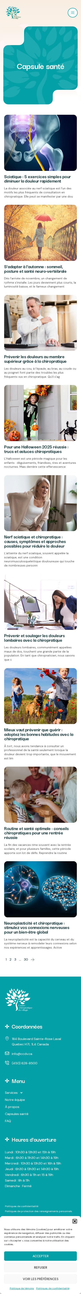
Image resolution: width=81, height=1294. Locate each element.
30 (26, 959)
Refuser (40, 1268)
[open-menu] (73, 12)
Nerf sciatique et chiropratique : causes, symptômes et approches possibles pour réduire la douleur (35, 541)
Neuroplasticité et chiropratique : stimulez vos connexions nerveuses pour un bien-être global (36, 927)
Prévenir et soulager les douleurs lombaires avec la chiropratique (34, 637)
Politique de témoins (22, 1288)
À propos (12, 1107)
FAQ (8, 1121)
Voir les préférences (40, 1279)
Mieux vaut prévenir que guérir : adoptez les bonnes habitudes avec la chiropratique (38, 734)
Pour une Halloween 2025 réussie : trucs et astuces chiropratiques (36, 448)
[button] (75, 1221)
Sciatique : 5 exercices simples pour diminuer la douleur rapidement (37, 178)
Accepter (41, 1256)
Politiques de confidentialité (52, 1288)
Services (11, 1092)
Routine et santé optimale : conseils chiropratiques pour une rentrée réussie (36, 832)
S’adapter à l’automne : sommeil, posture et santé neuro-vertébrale (35, 268)
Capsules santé (16, 1114)
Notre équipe (15, 1100)
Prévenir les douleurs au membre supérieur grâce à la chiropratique (35, 358)
